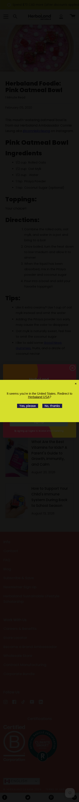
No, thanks (52, 406)
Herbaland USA (39, 397)
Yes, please (27, 406)
